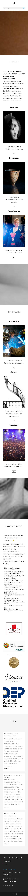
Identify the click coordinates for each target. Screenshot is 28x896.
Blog (5, 864)
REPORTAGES (14, 312)
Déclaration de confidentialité (13, 858)
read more (6, 768)
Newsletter (7, 861)
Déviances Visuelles (10, 814)
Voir (14, 153)
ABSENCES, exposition (11, 733)
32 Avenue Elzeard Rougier (12, 872)
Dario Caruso (8, 735)
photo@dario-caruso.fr (12, 879)
